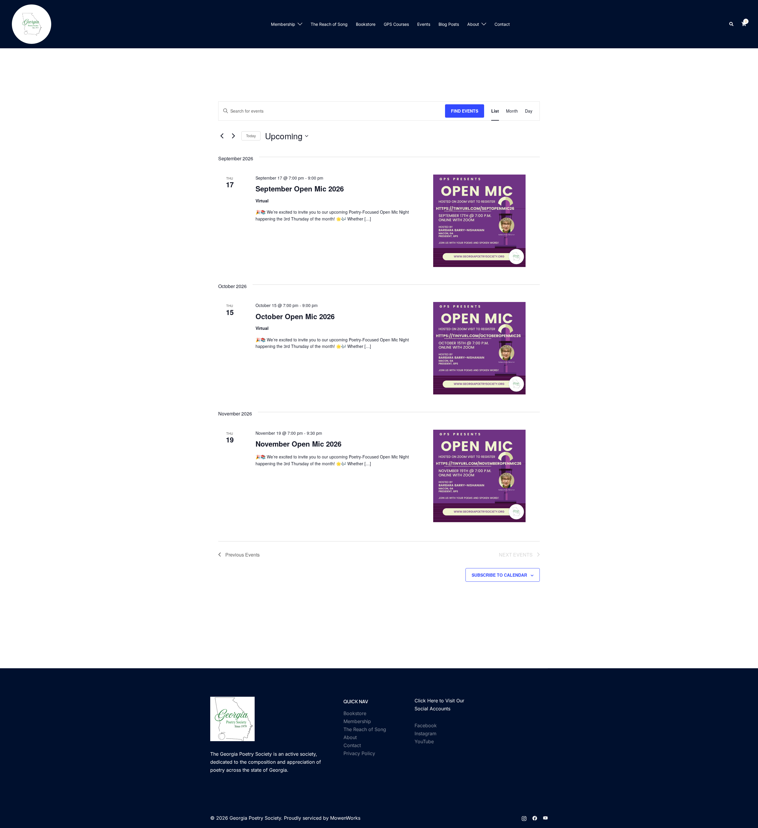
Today (251, 135)
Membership (283, 24)
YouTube (424, 741)
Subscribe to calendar (499, 575)
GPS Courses (396, 24)
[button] (731, 24)
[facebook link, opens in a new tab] (534, 818)
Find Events (464, 111)
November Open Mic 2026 (298, 444)
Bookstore (365, 24)
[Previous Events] (221, 136)
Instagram (425, 733)
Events (423, 24)
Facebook (426, 725)
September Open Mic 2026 (300, 188)
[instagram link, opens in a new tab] (524, 818)
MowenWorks (345, 818)
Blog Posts (449, 24)
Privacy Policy (359, 753)
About (473, 24)
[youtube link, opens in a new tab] (545, 818)
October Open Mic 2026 (295, 316)
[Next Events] (233, 136)
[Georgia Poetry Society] (31, 24)
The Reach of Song (329, 24)
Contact (502, 24)
